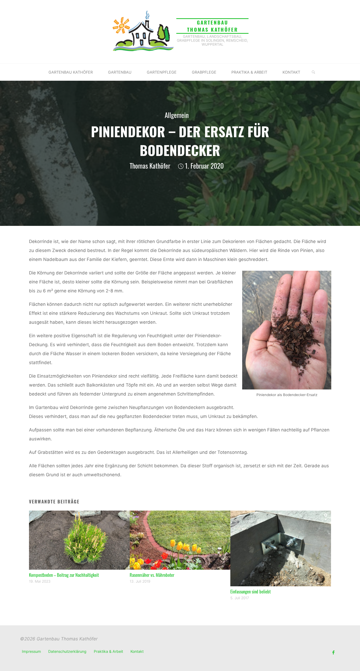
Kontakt (137, 651)
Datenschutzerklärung (67, 651)
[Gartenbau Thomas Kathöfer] (142, 31)
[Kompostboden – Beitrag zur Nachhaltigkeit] (79, 539)
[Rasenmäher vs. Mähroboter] (180, 539)
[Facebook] (333, 653)
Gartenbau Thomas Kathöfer (212, 26)
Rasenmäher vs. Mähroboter (152, 575)
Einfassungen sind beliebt (250, 591)
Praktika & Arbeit (108, 651)
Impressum (31, 651)
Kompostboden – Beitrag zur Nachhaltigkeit (64, 575)
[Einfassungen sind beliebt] (280, 548)
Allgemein (177, 115)
